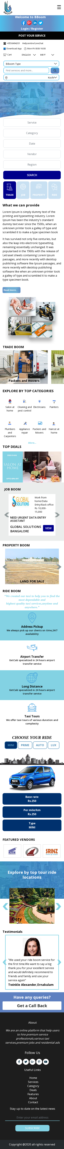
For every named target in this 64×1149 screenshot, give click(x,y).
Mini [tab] (11, 745)
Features (33, 1094)
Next (57, 514)
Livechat (39, 43)
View (48, 528)
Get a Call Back (32, 1005)
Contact (33, 1102)
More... (32, 442)
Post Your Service (32, 35)
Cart (9, 54)
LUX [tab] (53, 745)
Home (33, 1078)
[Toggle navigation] (59, 7)
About (33, 1098)
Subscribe (32, 1128)
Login (25, 29)
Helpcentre (28, 43)
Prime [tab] (25, 745)
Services (33, 1082)
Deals (33, 1090)
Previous (6, 514)
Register (37, 29)
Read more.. (10, 289)
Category (33, 1086)
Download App (14, 48)
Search (32, 175)
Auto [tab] (40, 745)
